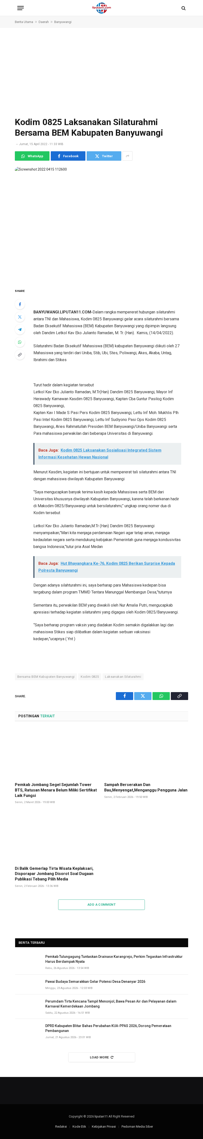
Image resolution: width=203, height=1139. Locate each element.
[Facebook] (20, 304)
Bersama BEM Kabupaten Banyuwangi (46, 677)
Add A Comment (101, 904)
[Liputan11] (101, 8)
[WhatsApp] (20, 342)
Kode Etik (79, 1126)
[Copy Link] (20, 355)
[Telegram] (20, 329)
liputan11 (101, 1116)
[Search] (183, 8)
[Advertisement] (101, 72)
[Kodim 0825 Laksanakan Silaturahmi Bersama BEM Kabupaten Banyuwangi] (101, 223)
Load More (99, 1057)
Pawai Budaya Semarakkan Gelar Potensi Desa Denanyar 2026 (95, 982)
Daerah (44, 22)
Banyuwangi (63, 22)
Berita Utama (24, 22)
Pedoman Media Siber (137, 1126)
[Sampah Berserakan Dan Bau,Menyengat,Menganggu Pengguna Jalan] (146, 753)
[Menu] (20, 8)
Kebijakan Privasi (104, 1126)
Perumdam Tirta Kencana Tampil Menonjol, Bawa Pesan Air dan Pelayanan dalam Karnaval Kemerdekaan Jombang (111, 1003)
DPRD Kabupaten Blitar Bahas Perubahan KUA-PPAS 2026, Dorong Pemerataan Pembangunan (108, 1028)
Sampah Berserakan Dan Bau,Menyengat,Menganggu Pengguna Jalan (145, 787)
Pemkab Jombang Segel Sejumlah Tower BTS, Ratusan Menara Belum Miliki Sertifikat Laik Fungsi (56, 790)
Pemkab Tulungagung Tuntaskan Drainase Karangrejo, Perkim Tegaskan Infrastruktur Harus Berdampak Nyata (114, 959)
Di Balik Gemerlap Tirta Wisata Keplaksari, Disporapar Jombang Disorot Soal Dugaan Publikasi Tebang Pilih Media (54, 874)
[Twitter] (20, 317)
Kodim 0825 (90, 677)
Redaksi (61, 1126)
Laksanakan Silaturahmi (123, 677)
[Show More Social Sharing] (127, 156)
